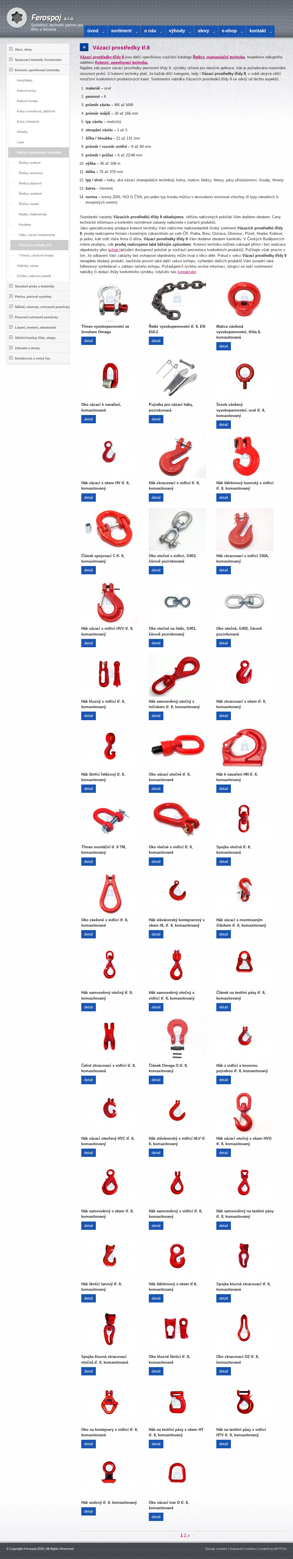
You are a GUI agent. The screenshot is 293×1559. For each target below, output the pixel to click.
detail (88, 341)
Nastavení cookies (243, 1548)
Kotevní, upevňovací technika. (121, 62)
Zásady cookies (216, 1548)
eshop (113, 250)
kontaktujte (187, 272)
